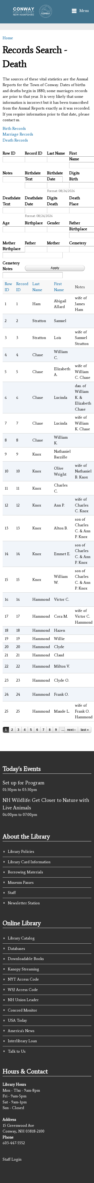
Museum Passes (21, 882)
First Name (74, 156)
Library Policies (21, 851)
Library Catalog (21, 938)
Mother (53, 243)
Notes (8, 173)
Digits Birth (74, 176)
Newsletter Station (24, 903)
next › (71, 730)
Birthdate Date (55, 176)
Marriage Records (18, 134)
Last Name (56, 153)
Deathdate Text (12, 201)
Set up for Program (23, 782)
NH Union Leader (23, 999)
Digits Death (52, 201)
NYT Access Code (23, 979)
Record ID (33, 153)
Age (6, 223)
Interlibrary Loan (22, 1041)
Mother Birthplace (12, 246)
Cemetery (77, 243)
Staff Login (12, 1159)
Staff (12, 892)
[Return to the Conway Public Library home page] (31, 15)
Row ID (9, 153)
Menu (84, 10)
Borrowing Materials (25, 872)
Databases (16, 948)
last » (85, 730)
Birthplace (34, 223)
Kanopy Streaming (23, 969)
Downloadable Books (26, 958)
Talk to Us (17, 1051)
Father (30, 243)
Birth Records (14, 128)
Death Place (74, 201)
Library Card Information (29, 862)
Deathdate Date (34, 201)
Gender (53, 223)
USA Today (17, 1020)
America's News (21, 1030)
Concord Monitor (22, 1010)
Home (8, 38)
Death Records (15, 140)
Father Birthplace (78, 226)
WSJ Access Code (23, 989)
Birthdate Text (33, 176)
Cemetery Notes (11, 266)
